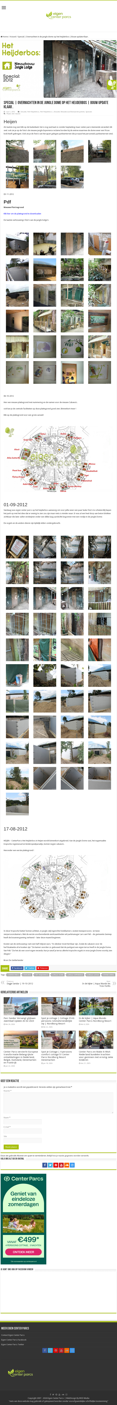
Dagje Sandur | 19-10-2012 (20, 982)
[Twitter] (50, 1165)
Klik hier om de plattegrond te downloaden (22, 214)
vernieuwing (108, 975)
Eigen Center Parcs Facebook (13, 1340)
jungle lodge (93, 975)
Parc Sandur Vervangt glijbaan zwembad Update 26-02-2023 (19, 1019)
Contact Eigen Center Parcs (13, 1335)
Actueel (13, 37)
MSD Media (84, 1398)
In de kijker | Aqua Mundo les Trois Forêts (96, 983)
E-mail (7, 1127)
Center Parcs (13, 975)
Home (5, 37)
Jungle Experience (75, 975)
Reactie (7, 1091)
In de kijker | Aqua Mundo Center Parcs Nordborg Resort (95, 1019)
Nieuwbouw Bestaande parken (73, 112)
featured (27, 975)
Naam (7, 1117)
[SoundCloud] (66, 1165)
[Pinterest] (55, 1165)
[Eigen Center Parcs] (58, 15)
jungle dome (58, 975)
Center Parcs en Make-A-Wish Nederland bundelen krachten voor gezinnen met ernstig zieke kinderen (96, 1055)
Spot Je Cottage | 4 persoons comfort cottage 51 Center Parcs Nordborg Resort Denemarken (56, 1055)
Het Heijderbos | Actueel (50, 112)
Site (5, 1136)
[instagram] (72, 1165)
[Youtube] (61, 1165)
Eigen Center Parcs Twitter (12, 1344)
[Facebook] (44, 1165)
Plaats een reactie (13, 114)
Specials (89, 112)
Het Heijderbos (33, 112)
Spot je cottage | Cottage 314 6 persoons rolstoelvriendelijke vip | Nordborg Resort (57, 1021)
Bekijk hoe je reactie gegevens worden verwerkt (68, 1156)
